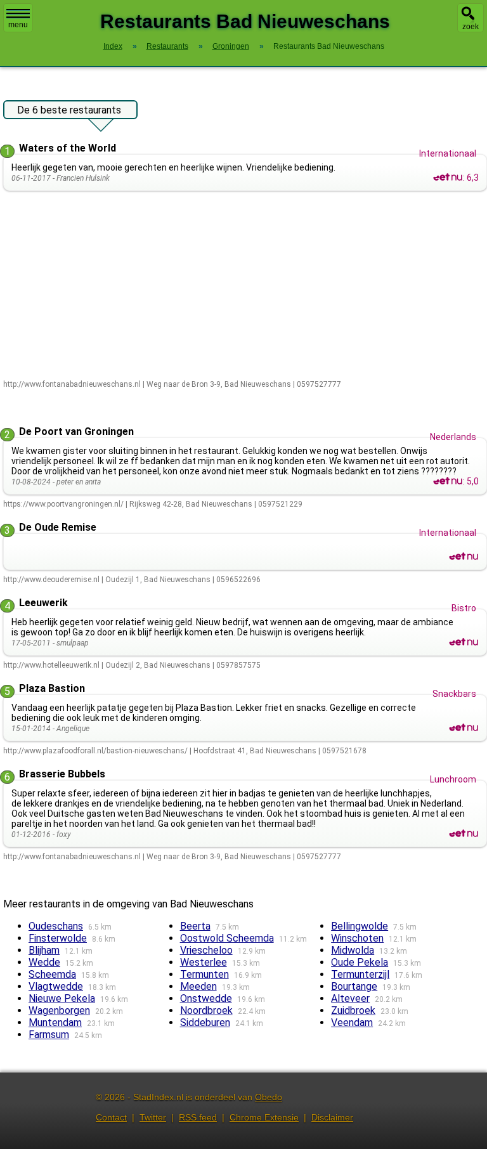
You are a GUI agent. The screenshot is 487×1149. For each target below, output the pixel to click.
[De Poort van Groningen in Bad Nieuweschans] (447, 481)
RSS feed (198, 1117)
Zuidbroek (353, 1010)
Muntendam (55, 1022)
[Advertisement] (245, 286)
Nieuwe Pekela (62, 998)
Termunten (204, 974)
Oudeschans (56, 926)
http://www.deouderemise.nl (51, 579)
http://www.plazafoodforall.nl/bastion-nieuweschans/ (95, 750)
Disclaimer (332, 1117)
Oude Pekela (359, 962)
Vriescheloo (206, 950)
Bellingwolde (359, 926)
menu (18, 24)
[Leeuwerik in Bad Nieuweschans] (463, 642)
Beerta (195, 926)
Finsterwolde (58, 938)
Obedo (268, 1097)
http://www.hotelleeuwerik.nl (51, 665)
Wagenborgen (59, 1010)
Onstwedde (206, 998)
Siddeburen (205, 1022)
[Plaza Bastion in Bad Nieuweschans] (463, 728)
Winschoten (357, 938)
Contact (111, 1117)
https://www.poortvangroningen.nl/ (63, 504)
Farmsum (49, 1035)
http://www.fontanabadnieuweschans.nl (72, 384)
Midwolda (352, 950)
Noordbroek (206, 1010)
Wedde (44, 962)
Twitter (153, 1117)
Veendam (352, 1022)
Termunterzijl (360, 974)
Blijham (44, 950)
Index (112, 46)
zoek (470, 26)
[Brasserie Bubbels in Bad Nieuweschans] (463, 834)
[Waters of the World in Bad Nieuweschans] (447, 177)
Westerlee (203, 962)
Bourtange (354, 986)
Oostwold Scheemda (227, 938)
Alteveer (350, 998)
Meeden (198, 986)
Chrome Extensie (264, 1117)
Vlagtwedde (56, 986)
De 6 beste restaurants (69, 110)
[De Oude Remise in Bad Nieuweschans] (463, 557)
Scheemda (52, 974)
